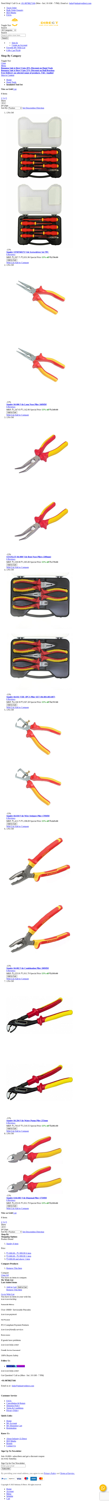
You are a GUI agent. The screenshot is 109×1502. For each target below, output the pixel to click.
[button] (10, 262)
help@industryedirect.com (80, 3)
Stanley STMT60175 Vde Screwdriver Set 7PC (27, 252)
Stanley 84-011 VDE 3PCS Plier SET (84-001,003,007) (30, 697)
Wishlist (9, 1496)
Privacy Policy (12, 1410)
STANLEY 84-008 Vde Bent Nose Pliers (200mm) (28, 557)
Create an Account (19, 45)
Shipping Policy (13, 1406)
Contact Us (11, 1446)
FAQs (8, 15)
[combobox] (13, 35)
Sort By (4, 108)
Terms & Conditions (14, 1408)
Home (9, 80)
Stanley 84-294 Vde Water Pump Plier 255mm (27, 1120)
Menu (3, 65)
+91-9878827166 (28, 3)
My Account (11, 1423)
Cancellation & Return (15, 1403)
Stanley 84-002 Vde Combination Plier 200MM (27, 968)
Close (3, 63)
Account (10, 1491)
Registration (11, 1428)
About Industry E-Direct (16, 1439)
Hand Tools (11, 82)
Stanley (12, 1244)
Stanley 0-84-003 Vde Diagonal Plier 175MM (26, 1198)
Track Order (11, 8)
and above (18, 1259)
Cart (8, 1498)
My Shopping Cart (14, 1426)
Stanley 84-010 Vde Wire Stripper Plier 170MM (27, 816)
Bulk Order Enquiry (14, 10)
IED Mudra (11, 12)
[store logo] (35, 25)
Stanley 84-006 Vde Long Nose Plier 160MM (26, 404)
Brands (9, 1443)
